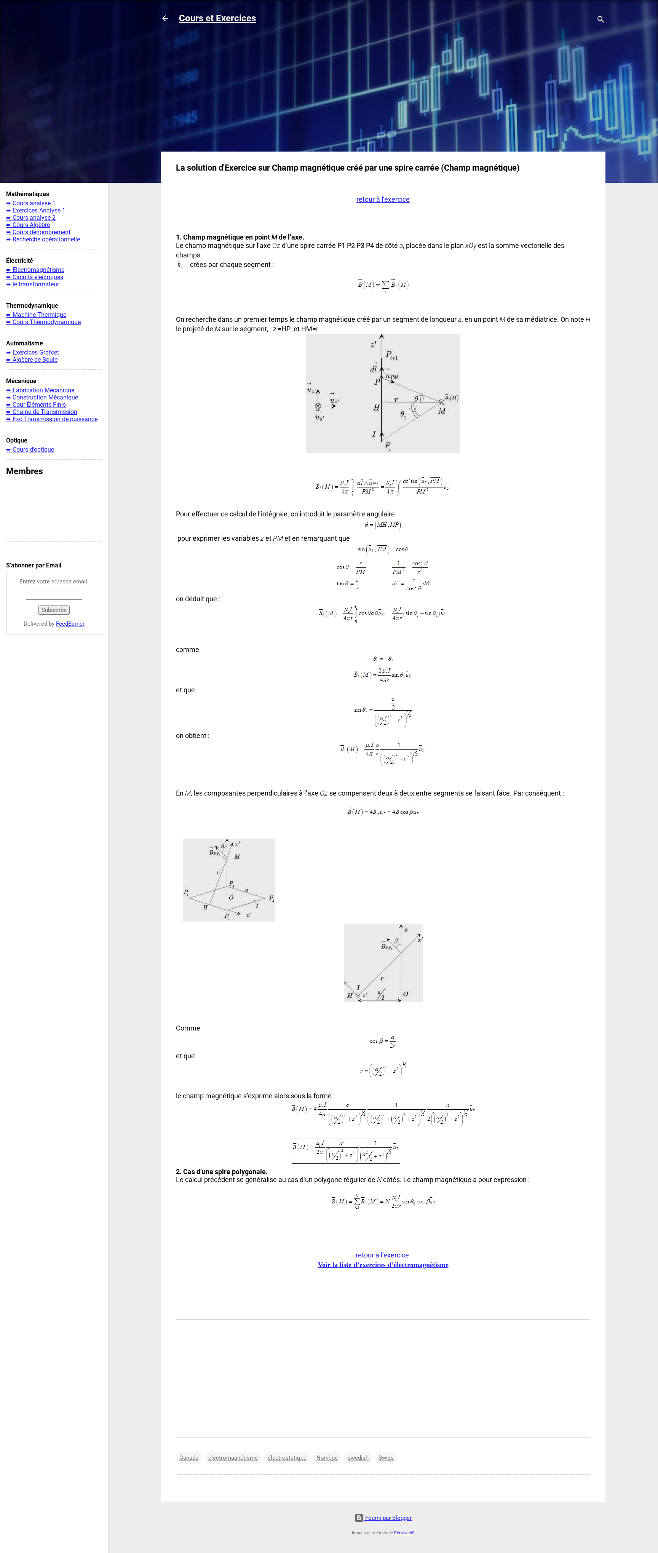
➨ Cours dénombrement (38, 232)
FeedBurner (70, 623)
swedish (358, 1457)
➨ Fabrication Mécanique (40, 390)
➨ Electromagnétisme (35, 269)
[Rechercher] (600, 20)
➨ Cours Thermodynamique (43, 322)
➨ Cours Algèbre (28, 224)
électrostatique (287, 1457)
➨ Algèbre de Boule (31, 359)
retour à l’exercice (382, 1255)
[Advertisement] (383, 92)
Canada (188, 1457)
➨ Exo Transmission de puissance (51, 419)
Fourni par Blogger (388, 1518)
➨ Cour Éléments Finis (36, 404)
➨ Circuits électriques (34, 277)
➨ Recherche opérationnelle (43, 239)
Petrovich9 (404, 1533)
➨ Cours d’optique (30, 449)
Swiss (386, 1457)
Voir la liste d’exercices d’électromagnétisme (383, 1265)
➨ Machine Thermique (36, 314)
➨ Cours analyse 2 (31, 217)
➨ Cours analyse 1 (31, 203)
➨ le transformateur (32, 284)
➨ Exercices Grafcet (32, 352)
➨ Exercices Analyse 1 (35, 210)
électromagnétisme (233, 1457)
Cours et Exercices (217, 18)
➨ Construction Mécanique (42, 397)
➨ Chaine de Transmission (41, 411)
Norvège (327, 1457)
